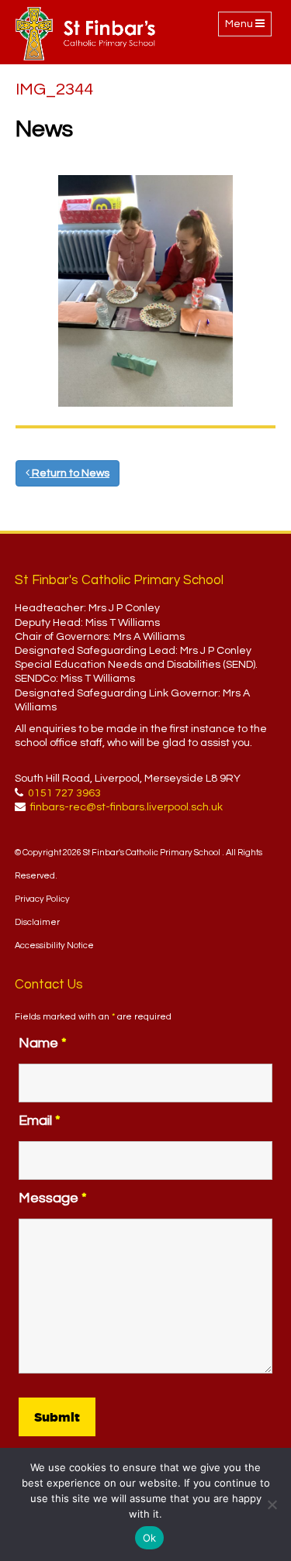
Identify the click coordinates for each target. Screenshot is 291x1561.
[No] (271, 1504)
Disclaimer (37, 922)
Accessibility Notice (54, 945)
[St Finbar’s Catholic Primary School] (85, 33)
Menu (248, 27)
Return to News (69, 473)
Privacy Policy (42, 899)
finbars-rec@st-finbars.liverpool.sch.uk (126, 807)
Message (53, 1198)
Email (40, 1120)
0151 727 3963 (64, 793)
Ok (150, 1538)
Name (43, 1043)
